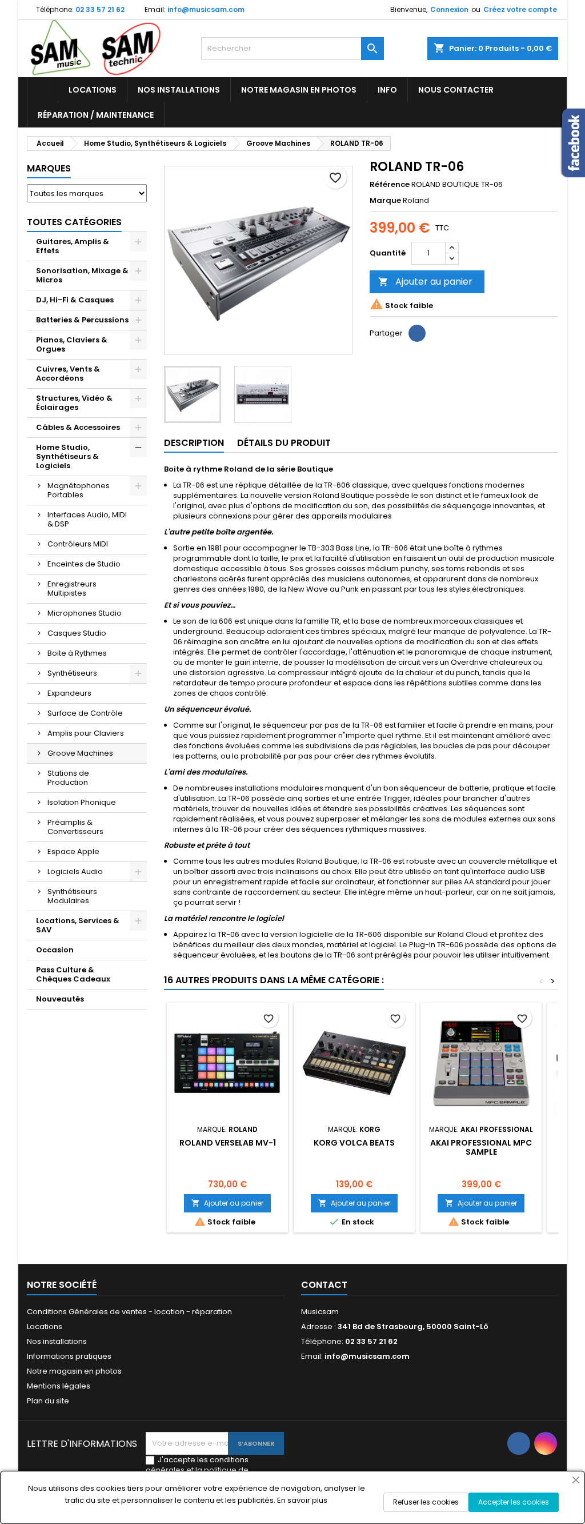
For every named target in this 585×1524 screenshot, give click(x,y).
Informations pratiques (69, 1356)
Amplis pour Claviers (85, 733)
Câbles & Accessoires (78, 427)
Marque (385, 201)
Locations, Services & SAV (77, 925)
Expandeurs (69, 693)
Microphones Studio (84, 613)
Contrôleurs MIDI (77, 543)
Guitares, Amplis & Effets (72, 246)
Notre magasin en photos (298, 89)
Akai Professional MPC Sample (481, 1147)
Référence (390, 184)
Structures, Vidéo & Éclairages (74, 403)
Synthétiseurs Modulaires (72, 896)
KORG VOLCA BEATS (354, 1142)
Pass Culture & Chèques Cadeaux (73, 974)
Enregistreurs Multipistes (72, 589)
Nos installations (179, 89)
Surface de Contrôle (85, 713)
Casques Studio (76, 633)
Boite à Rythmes (77, 653)
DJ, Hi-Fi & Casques (75, 299)
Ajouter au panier (425, 281)
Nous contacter (456, 89)
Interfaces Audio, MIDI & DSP (87, 519)
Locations (93, 89)
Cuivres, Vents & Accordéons (68, 374)
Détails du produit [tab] (284, 442)
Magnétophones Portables (78, 490)
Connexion (449, 9)
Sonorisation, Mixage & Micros (82, 275)
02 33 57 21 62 (100, 9)
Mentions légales (58, 1386)
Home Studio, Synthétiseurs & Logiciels (67, 456)
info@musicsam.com (206, 9)
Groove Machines (80, 753)
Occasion (55, 949)
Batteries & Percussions (82, 319)
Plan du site (48, 1400)
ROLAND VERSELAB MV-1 (227, 1142)
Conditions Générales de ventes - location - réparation (129, 1311)
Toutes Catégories (74, 222)
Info (387, 89)
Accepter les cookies (513, 1502)
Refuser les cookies (426, 1502)
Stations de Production (68, 778)
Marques (49, 168)
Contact (324, 1284)
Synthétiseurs (72, 673)
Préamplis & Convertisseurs (75, 827)
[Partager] (417, 333)
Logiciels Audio (75, 871)
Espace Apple (73, 851)
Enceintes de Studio (84, 563)
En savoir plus (302, 1500)
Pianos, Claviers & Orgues (71, 344)
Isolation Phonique (81, 802)
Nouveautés (60, 999)
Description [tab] (194, 442)
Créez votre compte (520, 9)
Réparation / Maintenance (96, 115)
